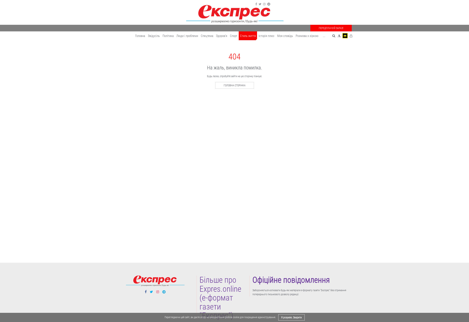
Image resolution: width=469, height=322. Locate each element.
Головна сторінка (234, 85)
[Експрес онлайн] (234, 13)
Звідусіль (154, 36)
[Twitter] (260, 4)
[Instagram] (264, 4)
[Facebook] (256, 4)
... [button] (324, 36)
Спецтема (207, 36)
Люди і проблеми (187, 36)
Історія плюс (266, 36)
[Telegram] (268, 4)
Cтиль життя (248, 36)
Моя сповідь (285, 36)
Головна (140, 36)
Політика (168, 36)
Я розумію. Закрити (291, 317)
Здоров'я (221, 36)
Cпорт (233, 36)
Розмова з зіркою (307, 36)
